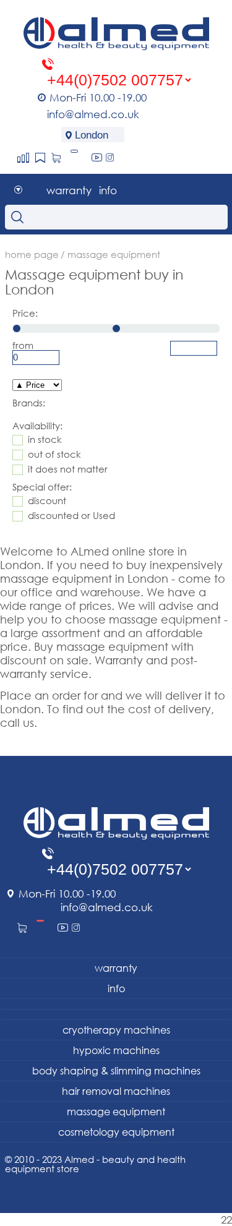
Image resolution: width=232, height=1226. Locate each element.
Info (108, 190)
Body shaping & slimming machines (116, 1071)
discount (47, 500)
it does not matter (68, 469)
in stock (45, 439)
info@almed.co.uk (93, 114)
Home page (32, 254)
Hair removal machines (116, 1091)
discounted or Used (71, 515)
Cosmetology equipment (116, 1132)
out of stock (54, 454)
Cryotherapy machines (116, 1030)
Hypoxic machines (116, 1050)
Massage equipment (116, 1111)
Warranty (69, 190)
